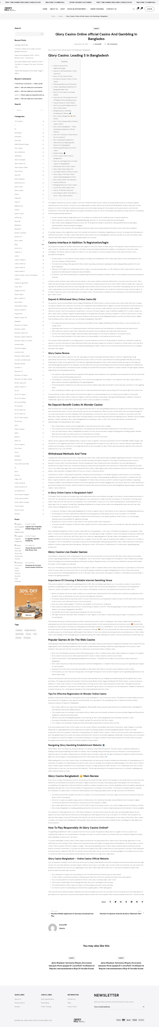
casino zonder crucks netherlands (26, 275)
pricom (28, 634)
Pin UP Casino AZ (20, 410)
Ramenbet (18, 460)
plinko (16, 433)
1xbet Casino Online (21, 167)
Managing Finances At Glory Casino (65, 185)
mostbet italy (19, 352)
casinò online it (20, 271)
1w (15, 129)
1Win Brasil (18, 133)
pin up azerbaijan (20, 402)
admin (17, 87)
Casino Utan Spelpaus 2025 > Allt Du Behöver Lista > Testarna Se (27, 56)
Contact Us (111, 9)
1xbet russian (19, 190)
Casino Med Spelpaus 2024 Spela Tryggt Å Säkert (29, 72)
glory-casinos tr (20, 298)
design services (30, 630)
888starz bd (19, 206)
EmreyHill (98, 44)
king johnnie (18, 314)
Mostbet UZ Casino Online (23, 379)
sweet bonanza (20, 483)
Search (18, 28)
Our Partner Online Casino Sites (64, 188)
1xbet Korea (18, 171)
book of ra (18, 248)
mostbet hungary (20, 348)
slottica (17, 475)
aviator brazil (19, 214)
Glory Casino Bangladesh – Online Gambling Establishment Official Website (64, 129)
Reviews (17, 1007)
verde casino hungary (22, 494)
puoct (17, 452)
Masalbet (18, 321)
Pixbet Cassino (20, 429)
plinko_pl (18, 441)
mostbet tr (18, 367)
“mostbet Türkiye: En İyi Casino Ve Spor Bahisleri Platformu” (28, 50)
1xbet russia (19, 187)
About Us (54, 9)
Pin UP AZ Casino (20, 394)
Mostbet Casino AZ (21, 333)
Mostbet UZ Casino (21, 375)
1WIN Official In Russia (22, 144)
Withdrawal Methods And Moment (65, 84)
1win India (18, 140)
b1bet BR (17, 221)
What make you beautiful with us (32, 95)
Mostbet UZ (19, 371)
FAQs (69, 1003)
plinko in (17, 437)
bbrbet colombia (20, 233)
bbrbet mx (18, 237)
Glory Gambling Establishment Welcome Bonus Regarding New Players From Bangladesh (63, 142)
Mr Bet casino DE (20, 383)
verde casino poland (21, 498)
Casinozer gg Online (21, 283)
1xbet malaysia (19, 179)
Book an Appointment (77, 9)
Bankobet (18, 225)
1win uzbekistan (20, 152)
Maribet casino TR (21, 317)
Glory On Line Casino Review (62, 76)
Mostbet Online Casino (22, 356)
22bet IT (17, 202)
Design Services (20, 291)
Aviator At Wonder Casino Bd (63, 190)
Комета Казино (19, 510)
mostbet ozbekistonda (22, 360)
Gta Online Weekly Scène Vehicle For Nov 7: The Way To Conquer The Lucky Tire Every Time (29, 64)
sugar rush (18, 479)
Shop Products (20, 1003)
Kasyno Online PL (20, 310)
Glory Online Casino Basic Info (63, 169)
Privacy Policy (72, 1007)
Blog (16, 244)
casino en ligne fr (20, 260)
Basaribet (18, 229)
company (19, 630)
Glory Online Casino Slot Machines (64, 180)
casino (96, 28)
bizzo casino (19, 241)
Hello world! (38, 84)
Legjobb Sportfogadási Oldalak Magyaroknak (33, 528)
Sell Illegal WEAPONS (21, 45)
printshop (27, 638)
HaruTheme (18, 302)
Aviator (17, 210)
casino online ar (20, 267)
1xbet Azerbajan (20, 160)
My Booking (45, 1003)
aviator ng (18, 217)
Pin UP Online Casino (21, 417)
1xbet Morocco (20, 183)
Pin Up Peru (18, 421)
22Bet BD (18, 198)
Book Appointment (47, 999)
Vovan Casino (19, 506)
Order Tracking (97, 9)
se (15, 468)
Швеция (17, 514)
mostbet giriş (19, 344)
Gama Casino (19, 294)
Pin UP (17, 391)
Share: (104, 902)
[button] (149, 9)
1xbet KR (17, 175)
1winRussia (18, 156)
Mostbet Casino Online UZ (23, 337)
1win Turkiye (18, 148)
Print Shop (18, 448)
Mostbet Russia (20, 364)
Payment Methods (59, 182)
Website (62, 928)
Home (45, 9)
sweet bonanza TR (21, 487)
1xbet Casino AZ (20, 164)
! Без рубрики (19, 121)
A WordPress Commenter (23, 84)
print (35, 634)
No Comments (112, 44)
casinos (17, 279)
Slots (16, 471)
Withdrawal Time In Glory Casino (64, 166)
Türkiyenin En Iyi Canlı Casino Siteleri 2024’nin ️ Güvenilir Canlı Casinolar (34, 567)
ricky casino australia (22, 464)
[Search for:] (29, 110)
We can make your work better (31, 87)
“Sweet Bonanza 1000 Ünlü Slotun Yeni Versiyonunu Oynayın (33, 550)
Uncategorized (20, 491)
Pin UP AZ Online (20, 398)
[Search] (41, 110)
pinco (16, 425)
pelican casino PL (20, 387)
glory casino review (54, 294)
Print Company (20, 444)
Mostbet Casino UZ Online (23, 341)
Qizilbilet (17, 456)
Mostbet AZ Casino (21, 325)
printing (18, 638)
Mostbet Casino (20, 329)
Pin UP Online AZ (20, 414)
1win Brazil (18, 137)
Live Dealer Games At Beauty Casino (65, 172)
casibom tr (18, 252)
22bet (17, 194)
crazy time (18, 287)
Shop (63, 9)
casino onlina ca (20, 264)
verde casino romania (22, 502)
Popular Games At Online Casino (64, 103)
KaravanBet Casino (21, 306)
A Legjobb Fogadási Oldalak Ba (32, 540)
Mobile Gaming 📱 (59, 153)
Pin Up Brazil (19, 406)
